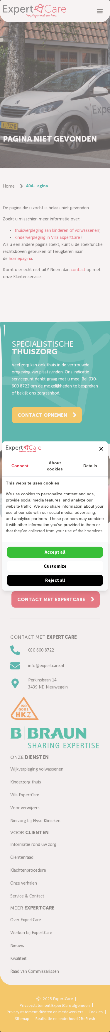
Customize (55, 566)
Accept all (55, 552)
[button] (101, 449)
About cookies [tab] (55, 465)
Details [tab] (90, 465)
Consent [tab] (19, 465)
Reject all (55, 580)
